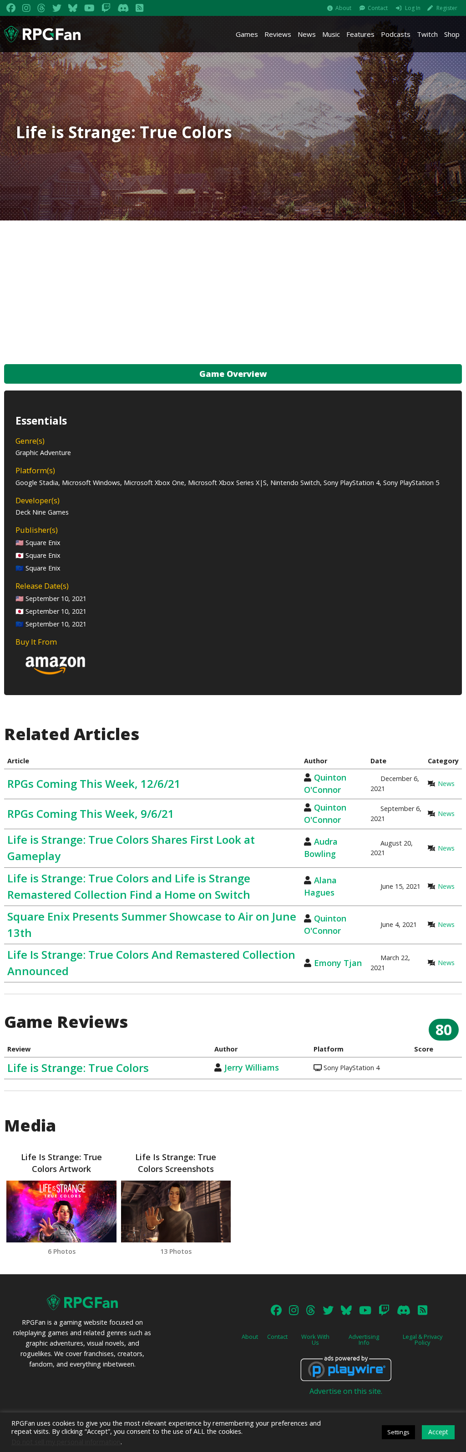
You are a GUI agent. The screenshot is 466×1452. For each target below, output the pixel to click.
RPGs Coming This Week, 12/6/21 (94, 783)
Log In (412, 8)
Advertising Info (364, 1339)
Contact (378, 8)
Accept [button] (438, 1431)
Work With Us (315, 1339)
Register (446, 8)
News (307, 34)
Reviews (277, 34)
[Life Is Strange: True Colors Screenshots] (176, 1211)
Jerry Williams (251, 1067)
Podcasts (395, 34)
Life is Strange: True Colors (78, 1067)
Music (331, 34)
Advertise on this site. (345, 1391)
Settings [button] (398, 1432)
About (343, 8)
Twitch (427, 34)
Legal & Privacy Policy (422, 1339)
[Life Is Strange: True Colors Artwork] (61, 1211)
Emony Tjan (338, 962)
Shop (452, 34)
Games (247, 34)
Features (360, 34)
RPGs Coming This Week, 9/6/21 (90, 813)
